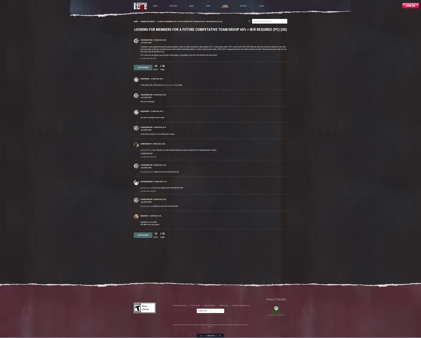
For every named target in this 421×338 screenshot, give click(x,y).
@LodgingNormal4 (146, 206)
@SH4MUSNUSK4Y (147, 172)
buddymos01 (145, 79)
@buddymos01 (168, 85)
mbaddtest (144, 216)
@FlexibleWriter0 (146, 150)
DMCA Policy (223, 305)
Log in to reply (143, 67)
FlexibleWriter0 (146, 40)
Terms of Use (195, 305)
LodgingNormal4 (146, 182)
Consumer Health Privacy (240, 305)
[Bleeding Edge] (140, 7)
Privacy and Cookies (180, 305)
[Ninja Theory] (276, 299)
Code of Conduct (209, 305)
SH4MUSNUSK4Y (146, 144)
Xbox (276, 311)
